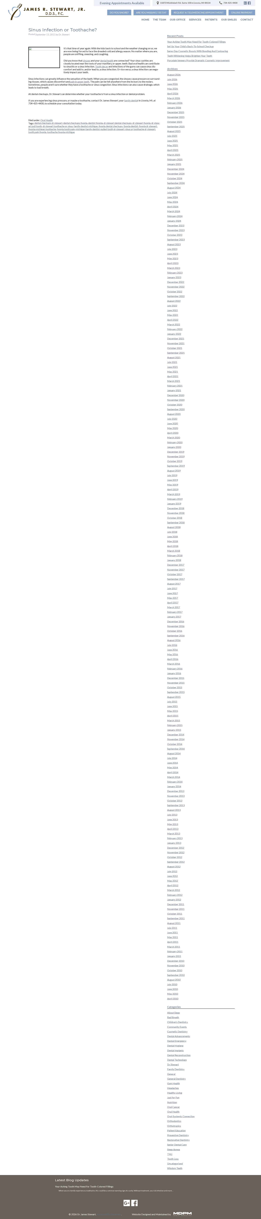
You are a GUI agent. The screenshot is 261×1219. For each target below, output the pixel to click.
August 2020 (173, 413)
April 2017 (172, 602)
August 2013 (173, 809)
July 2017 (172, 588)
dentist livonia (95, 123)
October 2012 (174, 857)
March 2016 (173, 663)
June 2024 (172, 197)
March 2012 (173, 890)
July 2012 (172, 871)
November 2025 (175, 117)
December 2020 (175, 395)
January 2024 (174, 220)
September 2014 (176, 748)
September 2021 (176, 352)
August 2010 (173, 979)
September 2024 (176, 183)
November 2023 (175, 230)
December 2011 (175, 904)
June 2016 (172, 649)
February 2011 (174, 951)
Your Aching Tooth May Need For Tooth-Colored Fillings (196, 41)
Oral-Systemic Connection (181, 1116)
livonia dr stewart (148, 126)
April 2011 (172, 941)
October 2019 (174, 461)
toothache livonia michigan (61, 132)
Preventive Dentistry (178, 1135)
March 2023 (173, 267)
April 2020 (172, 432)
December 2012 (175, 847)
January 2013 (174, 842)
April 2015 (172, 715)
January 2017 (174, 616)
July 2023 (172, 249)
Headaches (173, 1088)
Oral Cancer (173, 1106)
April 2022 (172, 319)
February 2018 (174, 555)
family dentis (130, 100)
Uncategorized (175, 1163)
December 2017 (175, 564)
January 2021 (174, 390)
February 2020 (174, 442)
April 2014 (172, 772)
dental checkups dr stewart (48, 123)
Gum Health (173, 1083)
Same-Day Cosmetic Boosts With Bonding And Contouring (197, 51)
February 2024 (174, 216)
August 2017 (173, 583)
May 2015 (172, 710)
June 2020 (172, 423)
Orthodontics (174, 1121)
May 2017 (172, 597)
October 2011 (174, 913)
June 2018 (172, 536)
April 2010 (172, 998)
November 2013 (175, 795)
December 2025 (175, 112)
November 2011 (175, 908)
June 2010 (172, 989)
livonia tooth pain (66, 129)
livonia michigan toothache (42, 129)
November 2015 (175, 682)
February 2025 (174, 159)
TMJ (169, 1154)
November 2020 (175, 399)
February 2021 (174, 385)
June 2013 (172, 819)
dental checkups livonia (75, 123)
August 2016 (173, 640)
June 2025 (172, 140)
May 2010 (172, 993)
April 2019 (172, 489)
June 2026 (172, 84)
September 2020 (176, 409)
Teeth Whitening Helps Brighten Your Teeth (189, 55)
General (171, 1074)
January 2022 (174, 333)
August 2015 (173, 696)
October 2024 (174, 178)
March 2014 (173, 777)
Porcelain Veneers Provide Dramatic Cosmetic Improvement (198, 60)
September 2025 (176, 126)
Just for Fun (173, 1097)
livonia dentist (131, 126)
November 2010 (175, 965)
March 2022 (173, 324)
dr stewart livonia (141, 123)
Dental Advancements (178, 1036)
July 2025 (172, 135)
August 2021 (173, 357)
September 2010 (176, 975)
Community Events (177, 1026)
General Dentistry (176, 1078)
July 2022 (172, 305)
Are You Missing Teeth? (151, 12)
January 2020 (174, 447)
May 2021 (172, 371)
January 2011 (174, 956)
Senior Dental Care (177, 1144)
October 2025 (174, 121)
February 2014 (174, 781)
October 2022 (174, 291)
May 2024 (172, 201)
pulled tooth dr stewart (112, 129)
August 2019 (173, 470)
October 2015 (174, 687)
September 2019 (176, 465)
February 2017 (174, 611)
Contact (246, 19)
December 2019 (175, 451)
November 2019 (175, 456)
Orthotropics (174, 1125)
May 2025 (172, 145)
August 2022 (173, 300)
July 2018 (172, 531)
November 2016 (175, 626)
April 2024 (172, 206)
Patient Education (176, 1130)
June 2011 (172, 932)
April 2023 (172, 263)
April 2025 (172, 150)
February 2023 (174, 272)
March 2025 (173, 154)
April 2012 (172, 885)
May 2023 (172, 258)
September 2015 (176, 692)
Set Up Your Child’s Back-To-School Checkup (190, 46)
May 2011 (172, 937)
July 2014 (172, 758)
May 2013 (172, 824)
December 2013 (175, 791)
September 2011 (176, 918)
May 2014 (172, 767)
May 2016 (172, 654)
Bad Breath (173, 1017)
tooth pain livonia (37, 132)
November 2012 (175, 852)
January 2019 (174, 503)
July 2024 (172, 192)
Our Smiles (229, 19)
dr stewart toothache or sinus (58, 126)
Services (195, 19)
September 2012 (176, 861)
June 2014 (172, 762)
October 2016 (174, 630)
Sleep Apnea (173, 1149)
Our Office (177, 19)
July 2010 (172, 984)
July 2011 (172, 927)
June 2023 (172, 253)
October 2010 (174, 970)
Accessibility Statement (109, 1214)
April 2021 (172, 376)
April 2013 (172, 828)
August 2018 (173, 527)
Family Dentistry (175, 1069)
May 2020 (172, 428)
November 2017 (175, 569)
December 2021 (175, 338)
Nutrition (172, 1102)
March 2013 (173, 833)
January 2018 (174, 560)
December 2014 (175, 734)
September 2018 (176, 522)
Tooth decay (101, 66)
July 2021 (172, 362)
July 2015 (172, 701)
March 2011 (173, 946)
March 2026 (173, 98)
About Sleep (173, 1012)
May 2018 (172, 541)
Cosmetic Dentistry (177, 1031)
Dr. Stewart (173, 1064)
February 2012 (174, 894)
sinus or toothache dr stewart (140, 129)
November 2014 (175, 739)
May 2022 (172, 314)
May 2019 (172, 484)
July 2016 (172, 645)
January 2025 (174, 164)
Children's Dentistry (177, 1022)
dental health (106, 60)
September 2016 (176, 635)
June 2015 (172, 706)
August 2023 (173, 244)
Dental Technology (177, 1059)
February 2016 (174, 668)
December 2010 (175, 960)
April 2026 (172, 93)
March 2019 (173, 494)
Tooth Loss (173, 1158)
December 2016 (175, 621)
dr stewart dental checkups (118, 123)
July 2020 (172, 418)
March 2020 (173, 437)
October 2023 (174, 234)
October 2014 (174, 744)
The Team (159, 19)
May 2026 (172, 88)
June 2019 (172, 480)
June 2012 (172, 876)
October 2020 (174, 404)
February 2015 (174, 725)
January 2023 (174, 277)
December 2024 (175, 168)
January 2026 (174, 107)
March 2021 (173, 381)
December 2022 (175, 282)
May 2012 (172, 880)
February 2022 (174, 329)
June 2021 (172, 366)
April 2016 (172, 659)
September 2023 (176, 239)
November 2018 (175, 512)
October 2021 (174, 348)
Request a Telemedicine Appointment (199, 12)
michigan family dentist (88, 129)
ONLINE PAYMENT (242, 12)
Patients (211, 19)
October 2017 (174, 574)
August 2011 (173, 923)
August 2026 (173, 74)
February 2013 (174, 838)
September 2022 (176, 296)
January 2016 (174, 673)
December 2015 (175, 678)
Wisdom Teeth (174, 1168)
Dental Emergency (176, 1040)
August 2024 (173, 187)
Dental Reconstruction (178, 1055)
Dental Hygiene (175, 1045)
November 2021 (175, 343)
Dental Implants (175, 1050)
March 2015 (173, 720)
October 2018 (174, 517)
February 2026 (174, 102)
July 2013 (172, 814)
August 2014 (173, 753)
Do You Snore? (119, 12)
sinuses (86, 60)
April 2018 (172, 546)
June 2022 (172, 310)
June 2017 (172, 593)
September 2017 (176, 579)
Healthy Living (174, 1092)
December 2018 (175, 508)
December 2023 (175, 225)
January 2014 (174, 786)
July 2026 (172, 79)
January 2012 (174, 899)
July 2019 (172, 475)
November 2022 (175, 286)
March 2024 (173, 211)
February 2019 (174, 498)
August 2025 (173, 131)
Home (145, 19)
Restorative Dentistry (178, 1139)
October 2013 (174, 800)
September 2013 (176, 805)
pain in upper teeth (79, 81)
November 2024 (175, 173)
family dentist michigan (86, 126)
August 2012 (173, 866)
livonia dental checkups (111, 126)
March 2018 (173, 550)
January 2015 (174, 729)
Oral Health (46, 120)
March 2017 (173, 607)
